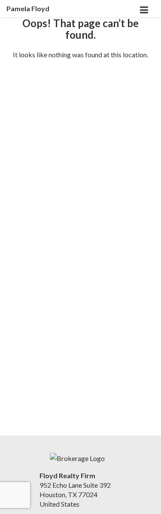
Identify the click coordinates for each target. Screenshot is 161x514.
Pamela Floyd (27, 8)
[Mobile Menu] (143, 8)
